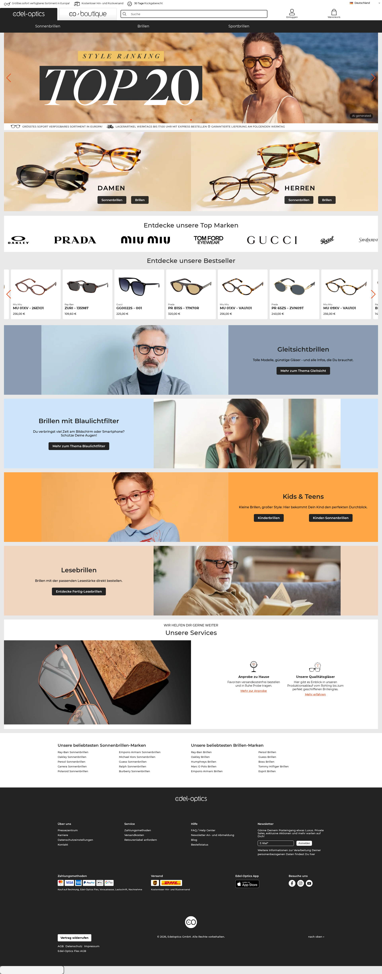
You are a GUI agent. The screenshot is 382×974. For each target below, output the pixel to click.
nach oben (315, 936)
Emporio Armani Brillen (207, 771)
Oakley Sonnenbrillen (72, 756)
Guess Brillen (267, 756)
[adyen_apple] (99, 883)
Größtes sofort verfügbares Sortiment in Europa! (41, 3)
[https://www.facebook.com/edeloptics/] (292, 884)
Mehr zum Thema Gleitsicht (303, 371)
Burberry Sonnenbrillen (134, 771)
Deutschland (362, 2)
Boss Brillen (266, 761)
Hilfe (194, 824)
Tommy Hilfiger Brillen (273, 766)
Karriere (63, 835)
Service (129, 824)
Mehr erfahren (315, 694)
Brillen (140, 200)
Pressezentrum (68, 830)
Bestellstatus (199, 844)
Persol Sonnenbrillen (71, 761)
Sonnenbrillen (111, 200)
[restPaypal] (89, 883)
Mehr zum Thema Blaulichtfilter (79, 446)
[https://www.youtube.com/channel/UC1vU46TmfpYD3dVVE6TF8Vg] (309, 884)
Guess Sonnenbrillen (133, 761)
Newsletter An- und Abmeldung (212, 835)
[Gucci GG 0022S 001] (139, 286)
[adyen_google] (109, 883)
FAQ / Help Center (203, 830)
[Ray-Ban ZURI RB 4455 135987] (87, 286)
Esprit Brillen (267, 771)
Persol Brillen (267, 752)
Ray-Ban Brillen (201, 752)
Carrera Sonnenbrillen (72, 766)
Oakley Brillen (200, 756)
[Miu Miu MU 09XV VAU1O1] (346, 286)
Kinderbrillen (269, 518)
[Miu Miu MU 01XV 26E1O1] (36, 286)
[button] (28, 14)
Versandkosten (134, 835)
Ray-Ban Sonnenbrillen (73, 752)
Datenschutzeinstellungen (75, 839)
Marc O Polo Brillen (203, 766)
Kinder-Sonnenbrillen (331, 518)
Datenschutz (73, 946)
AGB (61, 946)
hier (312, 854)
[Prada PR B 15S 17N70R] (191, 286)
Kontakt (63, 844)
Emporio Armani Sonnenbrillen (140, 752)
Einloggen (292, 17)
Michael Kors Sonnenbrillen (137, 756)
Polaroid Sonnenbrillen (73, 771)
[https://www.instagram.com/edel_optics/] (300, 884)
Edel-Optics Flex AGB (72, 951)
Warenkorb (334, 17)
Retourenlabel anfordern (140, 839)
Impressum (91, 946)
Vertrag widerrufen (74, 938)
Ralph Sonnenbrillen (132, 766)
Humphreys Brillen (203, 761)
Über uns (64, 824)
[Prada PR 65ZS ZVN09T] (294, 286)
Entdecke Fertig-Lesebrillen (79, 591)
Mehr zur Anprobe (254, 691)
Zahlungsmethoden (137, 830)
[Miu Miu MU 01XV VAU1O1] (243, 286)
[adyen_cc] (61, 883)
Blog (194, 839)
